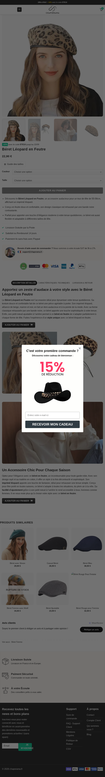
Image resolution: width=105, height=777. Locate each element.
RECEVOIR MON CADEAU (52, 424)
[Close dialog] (79, 348)
